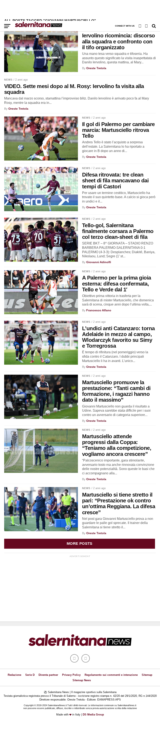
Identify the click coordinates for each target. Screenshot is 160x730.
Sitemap (147, 674)
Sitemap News (81, 680)
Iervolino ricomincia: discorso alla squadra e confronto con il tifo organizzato (118, 41)
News (8, 79)
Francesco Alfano (98, 310)
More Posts (79, 543)
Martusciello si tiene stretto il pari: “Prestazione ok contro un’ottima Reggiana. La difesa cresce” (118, 503)
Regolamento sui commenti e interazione (111, 674)
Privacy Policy (71, 674)
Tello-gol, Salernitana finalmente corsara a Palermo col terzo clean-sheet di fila (118, 231)
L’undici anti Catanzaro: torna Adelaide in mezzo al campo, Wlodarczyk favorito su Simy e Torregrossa (118, 337)
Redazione (14, 674)
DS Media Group (93, 714)
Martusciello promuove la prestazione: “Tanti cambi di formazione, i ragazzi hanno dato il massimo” (116, 391)
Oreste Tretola (96, 68)
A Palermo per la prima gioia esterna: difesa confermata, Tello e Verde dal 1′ (116, 283)
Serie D (30, 674)
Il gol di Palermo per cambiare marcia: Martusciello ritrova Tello (118, 130)
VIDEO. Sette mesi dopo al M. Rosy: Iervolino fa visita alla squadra (74, 89)
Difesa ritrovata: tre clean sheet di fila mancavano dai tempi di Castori (115, 180)
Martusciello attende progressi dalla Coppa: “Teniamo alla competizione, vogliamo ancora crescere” (116, 445)
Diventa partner (48, 674)
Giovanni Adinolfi (98, 262)
